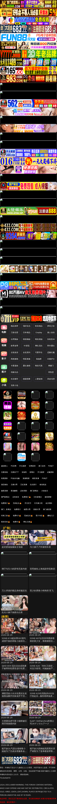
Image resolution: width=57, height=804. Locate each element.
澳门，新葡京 (6, 509)
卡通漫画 (14, 365)
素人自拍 (51, 332)
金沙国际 (49, 503)
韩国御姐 (26, 339)
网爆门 (51, 365)
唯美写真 (38, 365)
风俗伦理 (51, 379)
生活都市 (14, 379)
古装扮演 (14, 352)
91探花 (26, 345)
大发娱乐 (44, 491)
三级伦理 (14, 332)
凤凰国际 (4, 478)
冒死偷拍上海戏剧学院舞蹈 (42, 568)
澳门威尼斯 (47, 509)
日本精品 (26, 332)
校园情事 (26, 379)
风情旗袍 (14, 359)
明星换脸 (26, 359)
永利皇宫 (15, 497)
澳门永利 (41, 466)
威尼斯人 (4, 466)
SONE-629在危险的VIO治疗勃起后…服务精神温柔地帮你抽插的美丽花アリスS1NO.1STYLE (42, 697)
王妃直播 (23, 484)
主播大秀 (14, 484)
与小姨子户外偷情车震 (40, 547)
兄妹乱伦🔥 (28, 515)
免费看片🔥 (26, 497)
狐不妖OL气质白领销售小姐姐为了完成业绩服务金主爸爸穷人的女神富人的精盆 (14, 751)
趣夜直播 (4, 491)
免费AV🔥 (16, 522)
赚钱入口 (50, 515)
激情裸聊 (48, 497)
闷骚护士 (51, 359)
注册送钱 (4, 472)
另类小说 (14, 385)
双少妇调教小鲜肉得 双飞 (42, 590)
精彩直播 (35, 478)
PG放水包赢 (15, 478)
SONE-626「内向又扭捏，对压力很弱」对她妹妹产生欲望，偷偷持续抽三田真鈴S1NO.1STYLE (42, 669)
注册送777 (15, 472)
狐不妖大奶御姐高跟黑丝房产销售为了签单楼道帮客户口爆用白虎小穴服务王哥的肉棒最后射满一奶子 (42, 752)
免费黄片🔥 (5, 503)
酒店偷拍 (4, 484)
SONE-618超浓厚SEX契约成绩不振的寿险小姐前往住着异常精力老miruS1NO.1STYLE (14, 642)
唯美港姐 (38, 339)
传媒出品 (14, 372)
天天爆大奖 (38, 503)
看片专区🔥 (40, 515)
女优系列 (26, 352)
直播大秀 (36, 509)
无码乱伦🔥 (17, 503)
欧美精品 (38, 326)
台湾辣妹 (14, 339)
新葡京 (32, 472)
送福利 (24, 472)
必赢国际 (50, 472)
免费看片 (17, 509)
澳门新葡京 (34, 491)
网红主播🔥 (27, 522)
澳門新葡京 (5, 497)
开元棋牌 (22, 466)
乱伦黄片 (33, 484)
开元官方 (28, 503)
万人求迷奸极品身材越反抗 (14, 590)
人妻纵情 (38, 379)
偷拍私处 (43, 484)
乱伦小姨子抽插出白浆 (12, 612)
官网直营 (32, 466)
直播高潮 (26, 478)
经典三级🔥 (5, 515)
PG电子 (51, 466)
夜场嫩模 (14, 491)
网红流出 (38, 345)
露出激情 (26, 365)
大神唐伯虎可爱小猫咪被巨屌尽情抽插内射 (14, 722)
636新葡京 (38, 497)
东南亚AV (51, 339)
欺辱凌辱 (14, 345)
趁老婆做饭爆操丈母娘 (12, 547)
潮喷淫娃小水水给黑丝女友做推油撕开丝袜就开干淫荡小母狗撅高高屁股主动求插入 (14, 697)
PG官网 (13, 466)
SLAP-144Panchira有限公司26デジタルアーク (42, 722)
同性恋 (51, 372)
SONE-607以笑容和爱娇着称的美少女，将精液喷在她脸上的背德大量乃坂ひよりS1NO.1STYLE (42, 642)
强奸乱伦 (26, 326)
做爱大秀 (27, 509)
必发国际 (23, 491)
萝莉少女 (51, 326)
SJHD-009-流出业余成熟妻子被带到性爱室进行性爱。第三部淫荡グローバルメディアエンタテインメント (14, 669)
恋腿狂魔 (51, 352)
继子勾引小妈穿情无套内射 (14, 568)
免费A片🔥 (17, 515)
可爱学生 (38, 352)
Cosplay (39, 332)
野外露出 (51, 345)
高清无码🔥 (5, 522)
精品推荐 (14, 326)
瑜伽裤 (39, 359)
